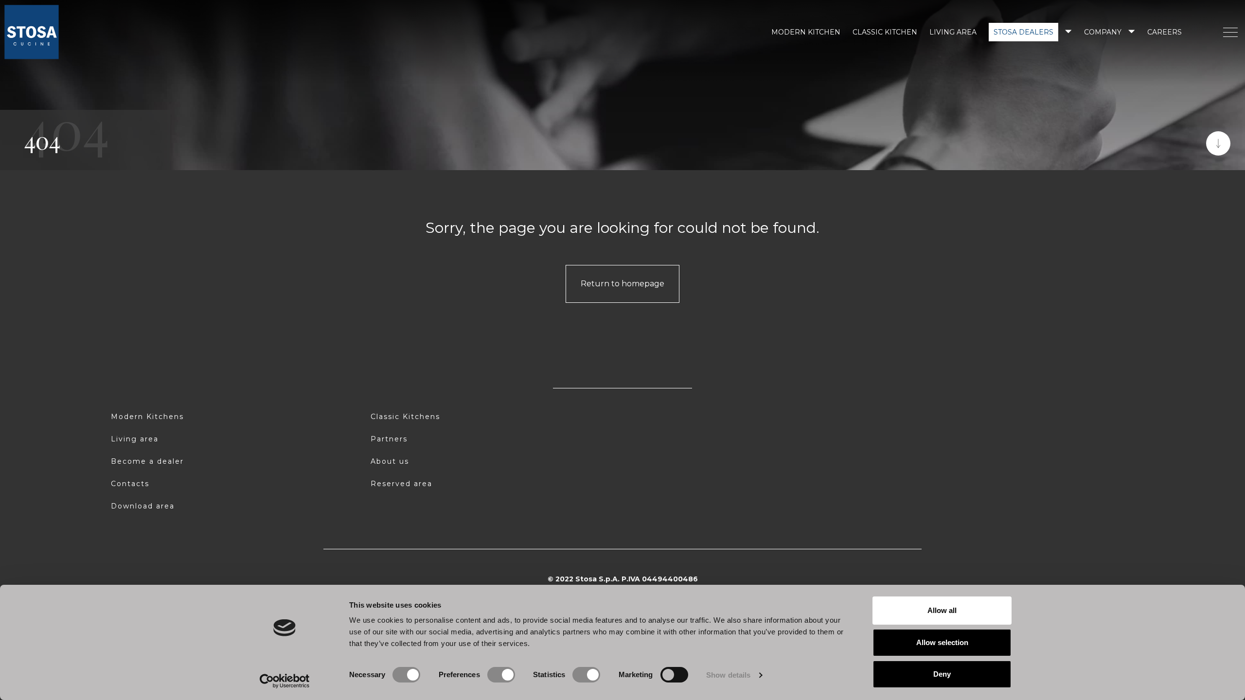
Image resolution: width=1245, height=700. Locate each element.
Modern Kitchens (147, 416)
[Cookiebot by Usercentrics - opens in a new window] (284, 681)
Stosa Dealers (1023, 32)
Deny (942, 674)
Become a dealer (147, 461)
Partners (389, 439)
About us (390, 461)
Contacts (130, 483)
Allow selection (942, 642)
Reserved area (401, 483)
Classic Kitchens (405, 416)
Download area (143, 506)
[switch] (501, 674)
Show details (728, 675)
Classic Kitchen (885, 32)
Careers (1164, 32)
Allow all (942, 610)
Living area (953, 32)
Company (1102, 32)
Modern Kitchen (805, 32)
